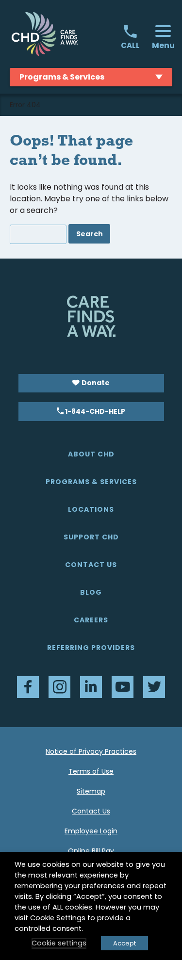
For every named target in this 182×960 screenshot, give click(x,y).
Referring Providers (91, 647)
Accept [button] (124, 943)
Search (89, 234)
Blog (91, 592)
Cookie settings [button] (59, 943)
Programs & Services (91, 482)
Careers (91, 620)
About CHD (91, 454)
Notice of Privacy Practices (91, 751)
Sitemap (91, 791)
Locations (91, 509)
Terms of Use (91, 771)
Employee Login (91, 831)
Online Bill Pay (91, 851)
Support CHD (91, 537)
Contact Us (91, 564)
